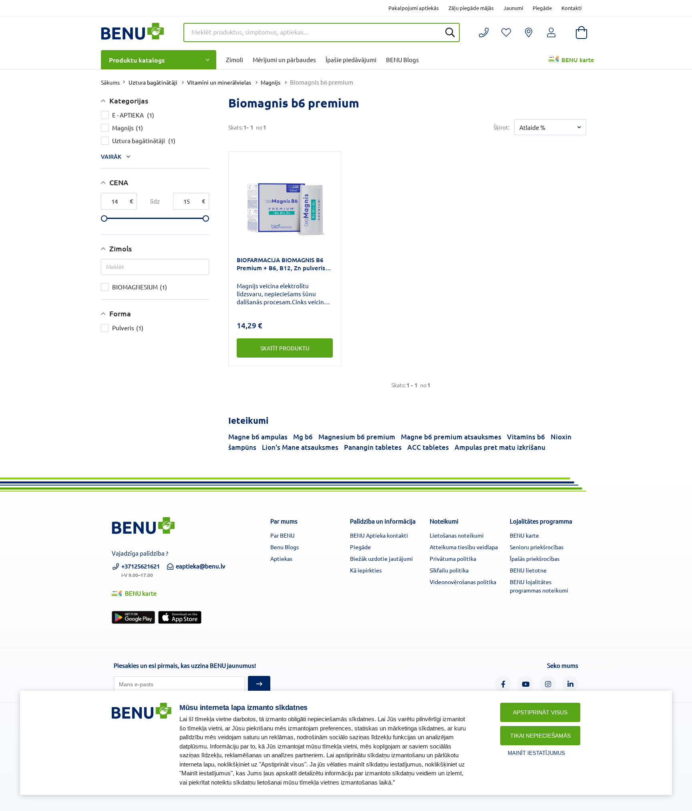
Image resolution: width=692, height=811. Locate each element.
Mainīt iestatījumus (536, 753)
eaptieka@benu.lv (200, 566)
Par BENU (282, 535)
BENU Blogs (402, 59)
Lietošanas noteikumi (457, 535)
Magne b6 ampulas (258, 436)
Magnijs (270, 82)
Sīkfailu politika (449, 570)
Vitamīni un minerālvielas (219, 82)
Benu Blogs (284, 546)
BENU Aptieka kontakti (379, 535)
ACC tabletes (428, 447)
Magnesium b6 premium (356, 436)
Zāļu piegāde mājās (471, 7)
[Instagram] (548, 684)
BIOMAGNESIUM (139, 287)
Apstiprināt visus (540, 712)
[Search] (450, 32)
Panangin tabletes (373, 447)
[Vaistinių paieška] (528, 32)
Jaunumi (513, 7)
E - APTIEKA (133, 115)
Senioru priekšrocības (536, 546)
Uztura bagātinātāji (153, 82)
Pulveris (127, 328)
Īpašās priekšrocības (534, 558)
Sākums (110, 82)
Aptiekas (281, 558)
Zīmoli (234, 59)
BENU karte (577, 60)
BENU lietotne (528, 570)
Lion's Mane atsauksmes (300, 447)
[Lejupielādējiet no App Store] (179, 617)
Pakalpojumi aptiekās (413, 7)
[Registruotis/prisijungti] (506, 32)
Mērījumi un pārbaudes (284, 59)
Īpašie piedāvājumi (351, 59)
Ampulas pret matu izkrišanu (500, 447)
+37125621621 (140, 569)
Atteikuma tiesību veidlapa (464, 546)
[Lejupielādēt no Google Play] (133, 617)
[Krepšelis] (581, 32)
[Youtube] (525, 684)
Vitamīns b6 (526, 436)
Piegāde (542, 7)
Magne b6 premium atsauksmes (451, 436)
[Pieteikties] (259, 684)
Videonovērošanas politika (463, 581)
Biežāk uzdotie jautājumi (381, 558)
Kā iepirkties (366, 570)
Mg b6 (303, 436)
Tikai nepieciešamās (540, 735)
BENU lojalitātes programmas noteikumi (539, 586)
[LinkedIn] (570, 684)
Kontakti (571, 7)
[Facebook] (503, 684)
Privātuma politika (453, 558)
